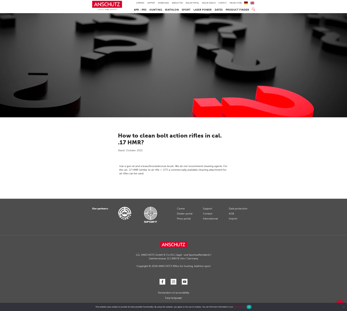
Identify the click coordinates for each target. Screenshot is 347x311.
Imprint (233, 218)
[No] (343, 307)
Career (181, 208)
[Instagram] (173, 282)
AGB (231, 213)
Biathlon (172, 9)
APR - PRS (140, 9)
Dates (219, 9)
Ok (249, 307)
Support (207, 208)
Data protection (238, 208)
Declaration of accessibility (173, 292)
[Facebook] (162, 282)
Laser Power (203, 9)
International (210, 218)
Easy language (173, 297)
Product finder (237, 9)
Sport (186, 9)
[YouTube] (184, 282)
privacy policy (239, 307)
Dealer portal (184, 213)
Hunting (156, 9)
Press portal (184, 218)
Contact (207, 213)
